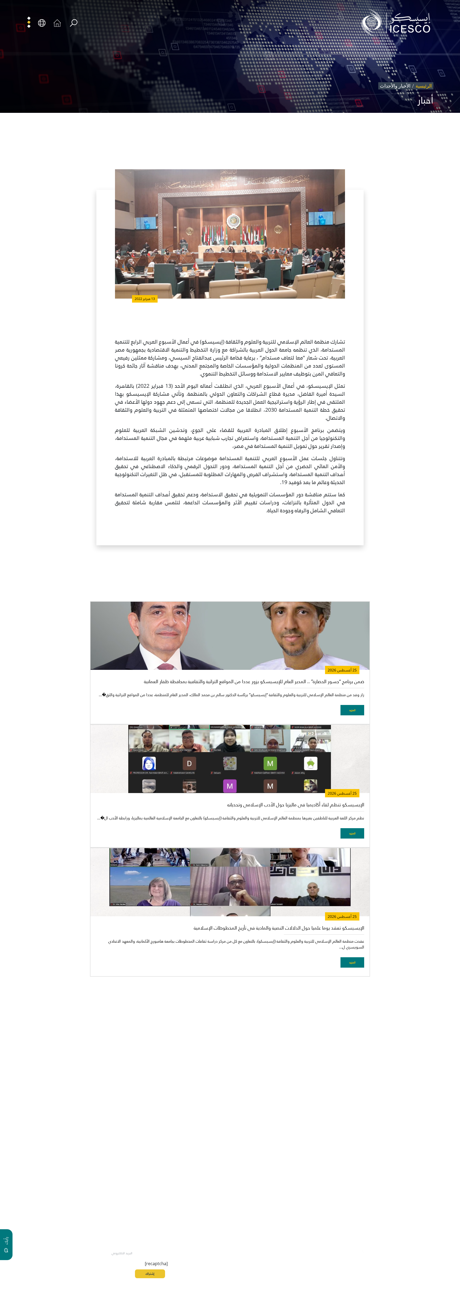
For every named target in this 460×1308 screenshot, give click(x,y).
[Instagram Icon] (338, 1252)
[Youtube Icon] (326, 1252)
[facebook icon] (375, 1252)
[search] (73, 23)
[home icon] (57, 22)
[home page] (398, 22)
